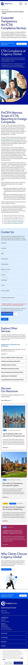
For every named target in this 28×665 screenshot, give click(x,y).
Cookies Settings (8, 663)
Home (2, 9)
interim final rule (17, 140)
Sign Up (23, 595)
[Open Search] (20, 3)
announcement (8, 138)
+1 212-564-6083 (8, 629)
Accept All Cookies (18, 663)
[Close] (25, 650)
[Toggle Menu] (26, 3)
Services (7, 9)
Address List (3, 611)
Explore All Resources (6, 400)
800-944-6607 (5, 626)
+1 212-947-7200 (7, 628)
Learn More (3, 354)
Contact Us (22, 44)
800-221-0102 (4, 625)
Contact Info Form (5, 613)
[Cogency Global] (7, 3)
